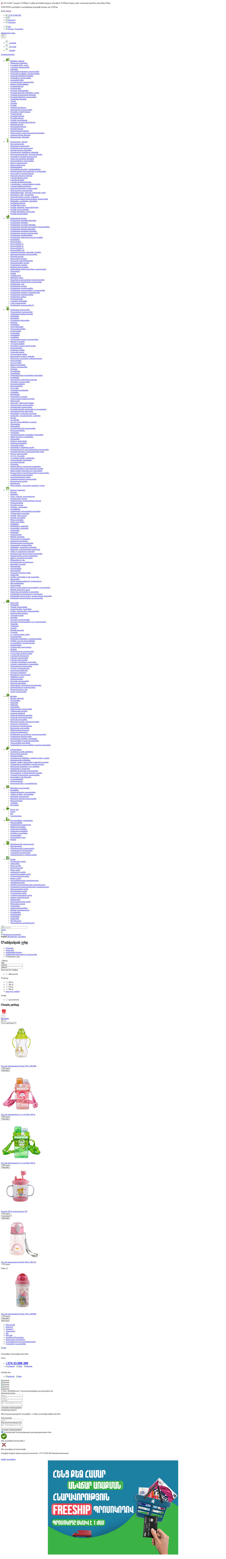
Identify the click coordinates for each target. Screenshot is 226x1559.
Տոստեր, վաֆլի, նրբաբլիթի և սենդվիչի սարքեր (29, 762)
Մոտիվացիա (15, 914)
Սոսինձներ (14, 325)
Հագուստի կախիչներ (19, 670)
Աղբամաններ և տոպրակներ (22, 161)
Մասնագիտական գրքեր (20, 902)
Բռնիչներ (14, 705)
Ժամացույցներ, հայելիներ (21, 609)
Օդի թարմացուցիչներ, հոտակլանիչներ (26, 154)
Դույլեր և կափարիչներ (19, 668)
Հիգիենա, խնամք (17, 61)
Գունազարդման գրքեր (19, 876)
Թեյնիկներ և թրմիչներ (19, 526)
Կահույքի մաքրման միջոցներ (22, 159)
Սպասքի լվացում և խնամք (21, 176)
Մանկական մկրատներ (19, 320)
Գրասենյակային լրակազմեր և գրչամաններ (28, 409)
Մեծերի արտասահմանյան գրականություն (27, 885)
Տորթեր (13, 840)
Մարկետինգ (15, 912)
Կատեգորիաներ (7, 54)
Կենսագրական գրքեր (19, 889)
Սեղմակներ (15, 424)
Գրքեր (13, 859)
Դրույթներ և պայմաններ (16, 1344)
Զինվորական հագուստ (19, 730)
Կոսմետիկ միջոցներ (18, 99)
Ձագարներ (15, 579)
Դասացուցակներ (17, 344)
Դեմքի (13, 101)
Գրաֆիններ (15, 509)
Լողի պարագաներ (18, 303)
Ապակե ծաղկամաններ (20, 620)
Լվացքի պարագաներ (19, 658)
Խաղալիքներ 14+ (17, 250)
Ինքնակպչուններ (17, 350)
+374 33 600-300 (14, 15)
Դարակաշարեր (17, 445)
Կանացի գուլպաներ (18, 719)
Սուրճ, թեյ (14, 810)
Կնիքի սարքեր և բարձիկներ (21, 437)
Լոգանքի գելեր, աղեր (19, 65)
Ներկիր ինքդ (15, 275)
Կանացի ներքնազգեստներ (21, 715)
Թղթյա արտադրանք (18, 163)
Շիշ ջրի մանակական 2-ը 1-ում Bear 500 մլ (18, 1114)
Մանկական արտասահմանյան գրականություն (29, 887)
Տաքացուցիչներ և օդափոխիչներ (23, 783)
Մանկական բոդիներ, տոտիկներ (23, 739)
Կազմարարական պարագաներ (23, 479)
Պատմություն (15, 921)
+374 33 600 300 (17, 1363)
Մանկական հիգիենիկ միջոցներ (23, 220)
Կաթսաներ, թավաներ (19, 528)
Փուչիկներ (14, 805)
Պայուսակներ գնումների (20, 743)
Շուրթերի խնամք (17, 116)
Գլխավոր (10, 948)
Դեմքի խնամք (16, 114)
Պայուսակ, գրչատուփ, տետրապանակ (26, 358)
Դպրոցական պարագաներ (21, 312)
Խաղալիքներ (15, 242)
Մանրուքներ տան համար (20, 647)
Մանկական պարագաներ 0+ (22, 305)
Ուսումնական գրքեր (18, 891)
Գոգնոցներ (14, 707)
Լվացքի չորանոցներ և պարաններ (24, 664)
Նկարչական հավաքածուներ (22, 399)
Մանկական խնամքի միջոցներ (22, 229)
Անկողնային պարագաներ (21, 709)
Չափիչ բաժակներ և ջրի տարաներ (24, 577)
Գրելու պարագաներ (18, 367)
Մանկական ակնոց (18, 297)
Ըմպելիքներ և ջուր (18, 837)
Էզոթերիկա (15, 906)
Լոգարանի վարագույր (19, 656)
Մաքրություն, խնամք (19, 142)
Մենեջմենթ (15, 916)
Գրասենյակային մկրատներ (21, 411)
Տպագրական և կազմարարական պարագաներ (29, 473)
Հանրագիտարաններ (18, 908)
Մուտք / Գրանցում (15, 29)
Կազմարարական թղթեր (20, 477)
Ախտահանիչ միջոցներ (19, 137)
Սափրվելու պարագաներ (20, 78)
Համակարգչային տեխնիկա (21, 752)
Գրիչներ (13, 369)
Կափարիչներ (16, 535)
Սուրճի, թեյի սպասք (18, 515)
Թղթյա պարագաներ (18, 454)
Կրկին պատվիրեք (8, 1459)
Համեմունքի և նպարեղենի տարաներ (25, 511)
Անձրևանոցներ (16, 679)
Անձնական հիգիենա (18, 63)
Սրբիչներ (14, 703)
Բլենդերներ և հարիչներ (20, 769)
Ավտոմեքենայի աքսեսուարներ (22, 687)
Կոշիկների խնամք (17, 203)
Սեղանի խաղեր (17, 256)
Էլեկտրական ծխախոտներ (21, 850)
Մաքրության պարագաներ (21, 190)
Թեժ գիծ (9, 1335)
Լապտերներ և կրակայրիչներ (22, 643)
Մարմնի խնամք (17, 118)
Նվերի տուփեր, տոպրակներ (22, 794)
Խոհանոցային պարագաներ (21, 543)
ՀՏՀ (9, 27)
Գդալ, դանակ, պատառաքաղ (22, 496)
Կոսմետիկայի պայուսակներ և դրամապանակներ (30, 745)
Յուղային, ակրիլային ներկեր (22, 403)
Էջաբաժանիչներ (17, 462)
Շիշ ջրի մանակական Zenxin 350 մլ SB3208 (18, 1066)
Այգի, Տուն (14, 603)
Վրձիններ (14, 392)
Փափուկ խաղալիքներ (19, 267)
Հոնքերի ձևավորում (18, 107)
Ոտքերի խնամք (16, 129)
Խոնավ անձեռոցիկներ (19, 84)
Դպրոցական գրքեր (18, 893)
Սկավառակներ (16, 756)
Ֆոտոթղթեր (15, 483)
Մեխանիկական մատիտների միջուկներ (26, 375)
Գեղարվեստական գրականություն (24, 880)
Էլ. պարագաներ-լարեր (20, 634)
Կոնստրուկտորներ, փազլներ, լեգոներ (25, 252)
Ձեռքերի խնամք (16, 124)
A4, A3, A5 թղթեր (17, 456)
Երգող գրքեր (15, 866)
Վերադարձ (10, 1331)
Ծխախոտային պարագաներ (22, 848)
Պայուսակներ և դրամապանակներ (24, 741)
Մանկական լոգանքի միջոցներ (23, 225)
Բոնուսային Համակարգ (15, 1340)
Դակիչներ (14, 433)
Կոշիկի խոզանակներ (19, 214)
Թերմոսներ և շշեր (17, 560)
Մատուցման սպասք (18, 499)
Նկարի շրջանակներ (18, 607)
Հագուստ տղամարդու (19, 724)
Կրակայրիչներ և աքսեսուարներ (23, 855)
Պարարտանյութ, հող (19, 689)
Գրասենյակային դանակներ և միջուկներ (26, 435)
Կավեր (13, 273)
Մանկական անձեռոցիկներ (21, 235)
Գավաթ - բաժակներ (18, 507)
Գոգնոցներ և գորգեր (18, 397)
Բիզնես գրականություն (19, 910)
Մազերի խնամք (17, 86)
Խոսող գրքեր (15, 878)
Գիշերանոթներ (16, 299)
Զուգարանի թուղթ (17, 165)
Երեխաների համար (18, 218)
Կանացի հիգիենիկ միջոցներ (21, 76)
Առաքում (11, 20)
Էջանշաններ (15, 331)
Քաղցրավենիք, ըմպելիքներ (21, 820)
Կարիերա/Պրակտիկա (15, 1337)
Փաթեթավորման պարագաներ (23, 792)
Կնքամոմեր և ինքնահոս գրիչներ (23, 380)
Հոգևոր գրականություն (19, 897)
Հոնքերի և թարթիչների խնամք (22, 122)
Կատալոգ (10, 950)
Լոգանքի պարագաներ (19, 67)
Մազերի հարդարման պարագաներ (25, 775)
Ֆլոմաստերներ (16, 386)
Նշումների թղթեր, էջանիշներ (22, 458)
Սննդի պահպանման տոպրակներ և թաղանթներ (30, 587)
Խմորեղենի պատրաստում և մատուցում (26, 594)
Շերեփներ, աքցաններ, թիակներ (23, 547)
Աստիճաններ (15, 645)
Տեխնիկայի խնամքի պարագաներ (24, 771)
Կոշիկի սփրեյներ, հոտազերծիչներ (24, 207)
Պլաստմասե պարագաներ (21, 666)
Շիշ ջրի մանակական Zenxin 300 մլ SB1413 (18, 1262)
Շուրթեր (13, 103)
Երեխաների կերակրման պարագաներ (26, 282)
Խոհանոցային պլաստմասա (21, 562)
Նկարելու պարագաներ (20, 382)
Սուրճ (12, 812)
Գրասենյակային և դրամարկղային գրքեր (27, 452)
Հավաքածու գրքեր (18, 872)
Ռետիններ (14, 316)
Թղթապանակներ (17, 430)
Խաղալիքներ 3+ (17, 244)
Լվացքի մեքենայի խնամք (20, 186)
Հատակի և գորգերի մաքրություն (23, 157)
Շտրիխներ (14, 377)
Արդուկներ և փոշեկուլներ (20, 777)
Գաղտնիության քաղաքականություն (21, 1342)
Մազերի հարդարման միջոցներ (23, 95)
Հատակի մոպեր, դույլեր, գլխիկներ (24, 197)
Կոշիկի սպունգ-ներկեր (19, 209)
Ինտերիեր (14, 605)
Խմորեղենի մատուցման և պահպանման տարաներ (31, 596)
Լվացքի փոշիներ (17, 180)
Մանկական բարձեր (18, 265)
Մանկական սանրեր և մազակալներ (25, 292)
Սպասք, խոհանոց (17, 490)
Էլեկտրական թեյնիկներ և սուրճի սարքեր (27, 764)
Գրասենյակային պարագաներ (22, 428)
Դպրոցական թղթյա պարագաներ (24, 339)
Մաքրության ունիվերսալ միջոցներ (24, 152)
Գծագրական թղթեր (18, 354)
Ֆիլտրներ (5, 1018)
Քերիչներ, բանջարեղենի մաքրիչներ (25, 549)
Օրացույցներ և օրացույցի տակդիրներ (25, 466)
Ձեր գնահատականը (9, 1422)
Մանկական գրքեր (18, 861)
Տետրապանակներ (17, 365)
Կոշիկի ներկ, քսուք (18, 205)
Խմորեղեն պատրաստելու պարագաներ (26, 598)
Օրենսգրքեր (15, 900)
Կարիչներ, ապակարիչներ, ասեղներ (25, 416)
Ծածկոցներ (15, 700)
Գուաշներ (14, 388)
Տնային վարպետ (17, 630)
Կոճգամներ (15, 426)
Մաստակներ (15, 835)
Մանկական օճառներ (19, 223)
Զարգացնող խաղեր (18, 259)
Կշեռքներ (14, 624)
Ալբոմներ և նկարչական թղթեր (23, 346)
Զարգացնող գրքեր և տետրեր (22, 356)
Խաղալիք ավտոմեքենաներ (21, 261)
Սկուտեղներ (15, 566)
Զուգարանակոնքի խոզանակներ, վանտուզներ (29, 199)
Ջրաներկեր (15, 394)
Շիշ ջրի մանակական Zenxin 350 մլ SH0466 (18, 1314)
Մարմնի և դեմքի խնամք (20, 112)
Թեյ (11, 814)
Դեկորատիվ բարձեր (18, 711)
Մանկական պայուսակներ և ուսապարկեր (27, 290)
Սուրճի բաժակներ (17, 518)
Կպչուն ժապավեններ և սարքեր (23, 422)
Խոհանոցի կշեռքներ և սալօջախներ (24, 766)
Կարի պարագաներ (18, 692)
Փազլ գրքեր (15, 870)
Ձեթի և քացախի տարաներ (21, 558)
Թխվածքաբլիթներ (18, 827)
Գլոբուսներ (15, 333)
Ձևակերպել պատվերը (16, 937)
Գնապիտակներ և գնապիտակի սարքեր (26, 469)
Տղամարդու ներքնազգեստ (21, 726)
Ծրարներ (14, 464)
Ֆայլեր (13, 418)
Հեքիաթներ (15, 864)
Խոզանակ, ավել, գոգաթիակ (22, 195)
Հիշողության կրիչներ (19, 754)
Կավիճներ (14, 337)
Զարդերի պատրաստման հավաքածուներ (27, 280)
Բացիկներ (14, 790)
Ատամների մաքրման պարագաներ (24, 71)
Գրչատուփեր (15, 363)
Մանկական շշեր (17, 284)
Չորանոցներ (15, 571)
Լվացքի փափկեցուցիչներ (20, 182)
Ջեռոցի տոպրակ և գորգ (20, 590)
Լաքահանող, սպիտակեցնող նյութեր (25, 184)
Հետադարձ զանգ (8, 33)
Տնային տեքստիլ (17, 698)
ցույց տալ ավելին (13, 991)
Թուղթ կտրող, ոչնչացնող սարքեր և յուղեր (27, 485)
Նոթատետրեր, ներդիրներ (21, 460)
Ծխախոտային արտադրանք (22, 844)
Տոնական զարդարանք (19, 796)
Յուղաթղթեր (15, 585)
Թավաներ (14, 532)
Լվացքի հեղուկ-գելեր (19, 178)
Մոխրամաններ (16, 503)
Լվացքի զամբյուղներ (19, 660)
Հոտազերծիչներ (17, 80)
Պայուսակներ (16, 361)
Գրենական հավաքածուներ (21, 314)
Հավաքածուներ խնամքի (20, 135)
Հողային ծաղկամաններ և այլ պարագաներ (28, 622)
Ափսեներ (14, 494)
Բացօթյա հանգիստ (18, 673)
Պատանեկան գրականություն (22, 923)
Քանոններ (14, 318)
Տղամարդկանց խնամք (19, 131)
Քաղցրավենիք (16, 823)
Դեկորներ (14, 626)
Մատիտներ (15, 373)
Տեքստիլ (13, 696)
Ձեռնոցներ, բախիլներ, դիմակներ (23, 201)
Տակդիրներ (15, 239)
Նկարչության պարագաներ (21, 405)
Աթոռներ (14, 617)
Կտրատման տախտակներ (21, 545)
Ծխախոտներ (16, 846)
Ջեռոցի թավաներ (17, 537)
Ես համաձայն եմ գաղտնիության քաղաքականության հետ (27, 1432)
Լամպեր (14, 632)
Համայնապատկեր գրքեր (20, 874)
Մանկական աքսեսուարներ (21, 288)
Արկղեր (13, 649)
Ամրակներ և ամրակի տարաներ (23, 413)
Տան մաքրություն (17, 144)
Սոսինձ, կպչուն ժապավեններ (22, 641)
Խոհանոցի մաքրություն (19, 146)
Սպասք (13, 492)
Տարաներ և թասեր (18, 564)
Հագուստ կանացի (17, 713)
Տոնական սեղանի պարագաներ (23, 799)
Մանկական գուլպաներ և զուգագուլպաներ (28, 734)
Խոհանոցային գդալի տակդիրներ (24, 556)
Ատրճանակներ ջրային (19, 263)
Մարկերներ (15, 371)
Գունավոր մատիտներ (19, 390)
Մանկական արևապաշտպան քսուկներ (26, 237)
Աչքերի (13, 105)
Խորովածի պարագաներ (20, 675)
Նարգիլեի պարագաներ (20, 853)
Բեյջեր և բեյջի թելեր (18, 441)
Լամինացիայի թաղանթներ (21, 475)
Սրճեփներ (14, 524)
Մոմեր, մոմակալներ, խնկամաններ (24, 611)
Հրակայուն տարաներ (19, 541)
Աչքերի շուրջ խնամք (18, 120)
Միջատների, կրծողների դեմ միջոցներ (25, 685)
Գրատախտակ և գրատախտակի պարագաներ (29, 449)
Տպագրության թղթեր (18, 481)
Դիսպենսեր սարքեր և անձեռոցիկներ (25, 169)
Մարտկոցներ (15, 637)
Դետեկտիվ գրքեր (17, 883)
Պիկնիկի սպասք (17, 677)
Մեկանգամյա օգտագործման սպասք (25, 501)
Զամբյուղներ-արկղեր (19, 613)
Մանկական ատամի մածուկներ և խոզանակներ (30, 227)
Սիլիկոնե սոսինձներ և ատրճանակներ (26, 639)
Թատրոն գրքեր (16, 868)
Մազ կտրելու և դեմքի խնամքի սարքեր (26, 773)
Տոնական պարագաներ (19, 788)
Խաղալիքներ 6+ (17, 246)
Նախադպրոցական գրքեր (21, 895)
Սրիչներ (13, 322)
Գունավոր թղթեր (17, 352)
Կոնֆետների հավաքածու (20, 825)
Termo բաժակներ (17, 522)
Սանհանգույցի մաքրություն (21, 148)
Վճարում (12, 22)
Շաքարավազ (16, 816)
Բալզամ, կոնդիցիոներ (19, 91)
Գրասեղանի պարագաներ (21, 407)
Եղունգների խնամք (18, 127)
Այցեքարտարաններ (18, 443)
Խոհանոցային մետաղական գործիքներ (26, 554)
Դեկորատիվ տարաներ (19, 513)
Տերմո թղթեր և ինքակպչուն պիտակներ (26, 471)
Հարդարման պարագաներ (21, 110)
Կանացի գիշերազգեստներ (21, 717)
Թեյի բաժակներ (16, 520)
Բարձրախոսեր (16, 781)
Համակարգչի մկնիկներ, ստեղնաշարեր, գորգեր (29, 758)
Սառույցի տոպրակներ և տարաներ (24, 592)
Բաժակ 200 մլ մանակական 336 (14, 1211)
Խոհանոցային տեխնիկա (20, 760)
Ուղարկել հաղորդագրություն (11, 1407)
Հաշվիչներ (14, 420)
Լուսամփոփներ (16, 779)
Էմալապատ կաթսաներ (20, 539)
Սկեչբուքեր (15, 401)
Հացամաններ (15, 568)
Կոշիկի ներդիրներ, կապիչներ (22, 212)
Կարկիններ (15, 335)
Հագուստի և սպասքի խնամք (22, 173)
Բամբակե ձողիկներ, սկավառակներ (25, 74)
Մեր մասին (10, 1325)
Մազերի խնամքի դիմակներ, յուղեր (24, 93)
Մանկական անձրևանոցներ (21, 295)
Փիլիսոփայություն (17, 904)
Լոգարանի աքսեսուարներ (21, 653)
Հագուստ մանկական (19, 732)
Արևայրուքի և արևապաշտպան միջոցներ (27, 133)
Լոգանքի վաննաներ (18, 301)
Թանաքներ (15, 439)
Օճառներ (14, 69)
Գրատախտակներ (17, 329)
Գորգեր (13, 628)
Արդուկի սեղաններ (18, 683)
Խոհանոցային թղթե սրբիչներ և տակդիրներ (28, 171)
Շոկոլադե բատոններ (19, 831)
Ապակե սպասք (16, 505)
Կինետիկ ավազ (16, 278)
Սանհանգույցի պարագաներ (22, 651)
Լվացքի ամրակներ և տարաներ (23, 662)
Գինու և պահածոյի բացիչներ (22, 551)
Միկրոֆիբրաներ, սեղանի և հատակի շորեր (28, 193)
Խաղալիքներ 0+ (17, 248)
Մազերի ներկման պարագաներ (23, 97)
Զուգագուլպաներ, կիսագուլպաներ (24, 722)
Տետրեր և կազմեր (17, 341)
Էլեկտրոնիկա (16, 749)
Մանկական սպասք (18, 286)
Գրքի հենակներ (16, 327)
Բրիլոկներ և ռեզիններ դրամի (22, 447)
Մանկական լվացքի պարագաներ (24, 233)
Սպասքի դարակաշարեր (20, 573)
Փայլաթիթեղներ (17, 583)
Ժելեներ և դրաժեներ (19, 833)
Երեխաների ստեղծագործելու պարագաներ (28, 269)
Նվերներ (14, 803)
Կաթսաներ (15, 530)
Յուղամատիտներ (17, 384)
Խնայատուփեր (16, 801)
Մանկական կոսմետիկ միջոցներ (23, 231)
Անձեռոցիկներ (16, 167)
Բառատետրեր (16, 348)
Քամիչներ (14, 575)
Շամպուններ (15, 88)
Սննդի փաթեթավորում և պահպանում (25, 581)
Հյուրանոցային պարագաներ (22, 82)
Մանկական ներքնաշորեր (21, 736)
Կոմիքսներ (14, 919)
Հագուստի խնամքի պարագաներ (23, 188)
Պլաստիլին (15, 271)
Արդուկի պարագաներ (19, 681)
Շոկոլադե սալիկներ (18, 829)
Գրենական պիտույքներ (20, 310)
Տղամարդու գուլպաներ (19, 728)
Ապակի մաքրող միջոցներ (20, 150)
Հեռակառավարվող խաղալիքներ (23, 254)
